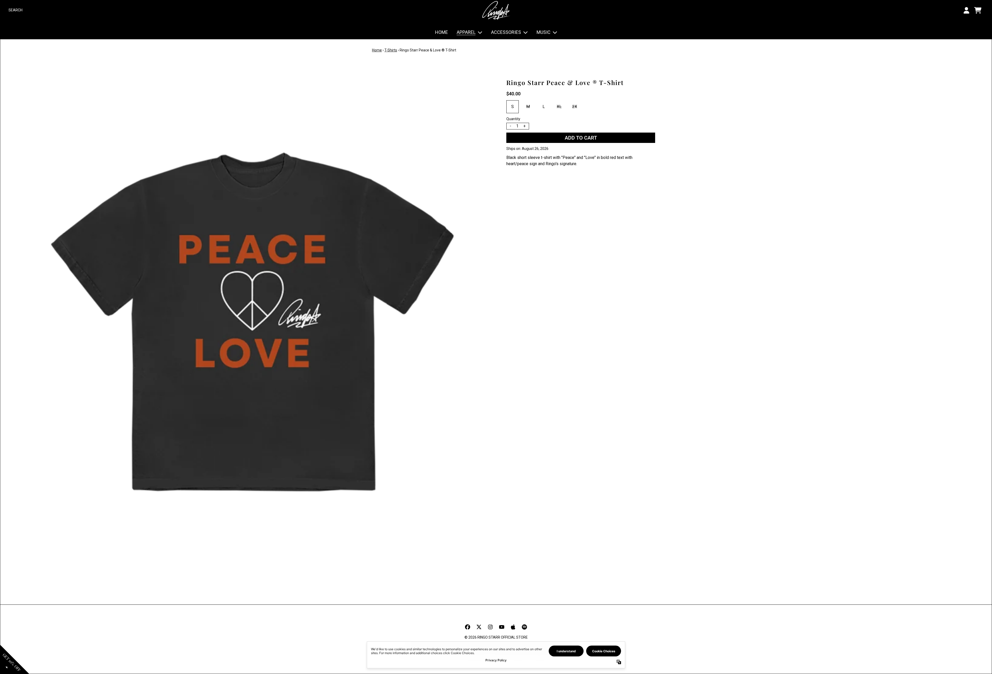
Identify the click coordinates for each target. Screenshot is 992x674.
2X (574, 106)
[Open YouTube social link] (501, 627)
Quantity (513, 119)
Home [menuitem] (441, 32)
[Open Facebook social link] (467, 627)
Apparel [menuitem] (466, 32)
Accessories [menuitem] (506, 32)
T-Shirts (390, 50)
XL (559, 106)
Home (377, 50)
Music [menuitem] (544, 32)
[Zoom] (252, 321)
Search (15, 10)
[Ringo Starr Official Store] (496, 10)
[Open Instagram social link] (490, 627)
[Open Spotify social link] (524, 627)
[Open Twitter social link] (479, 627)
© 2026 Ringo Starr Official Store (496, 637)
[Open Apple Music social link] (513, 627)
